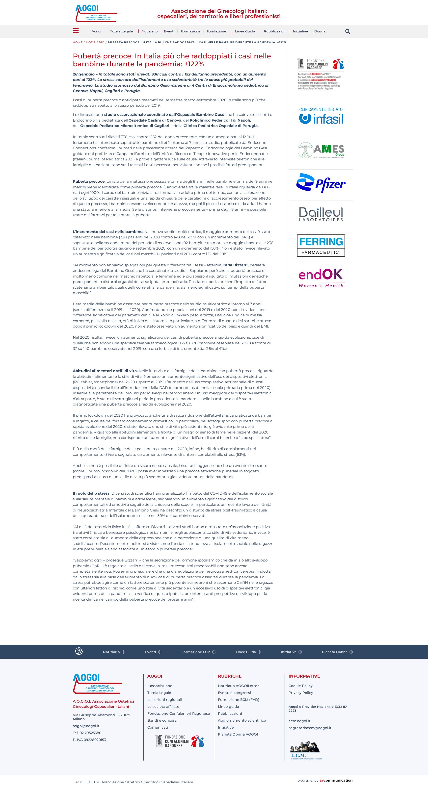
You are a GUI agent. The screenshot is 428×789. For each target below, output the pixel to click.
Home (78, 42)
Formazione (190, 31)
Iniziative (300, 31)
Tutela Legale (121, 31)
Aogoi (96, 31)
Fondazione (216, 31)
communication (338, 780)
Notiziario (150, 31)
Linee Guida (245, 31)
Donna (319, 31)
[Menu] (76, 30)
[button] (348, 31)
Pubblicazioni (275, 31)
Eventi (169, 31)
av (322, 780)
